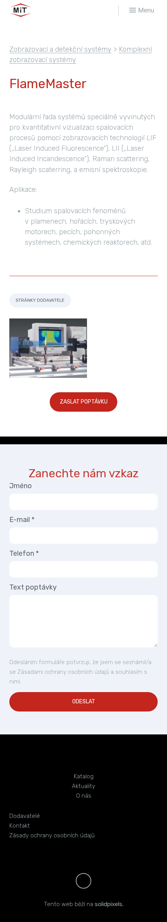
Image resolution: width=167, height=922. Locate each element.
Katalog (84, 776)
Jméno (20, 486)
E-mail (22, 519)
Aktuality (83, 786)
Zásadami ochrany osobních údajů (63, 671)
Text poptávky (33, 587)
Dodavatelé (24, 815)
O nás (83, 795)
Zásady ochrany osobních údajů (52, 835)
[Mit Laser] (42, 10)
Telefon (24, 553)
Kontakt (19, 825)
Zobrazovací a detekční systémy (60, 49)
